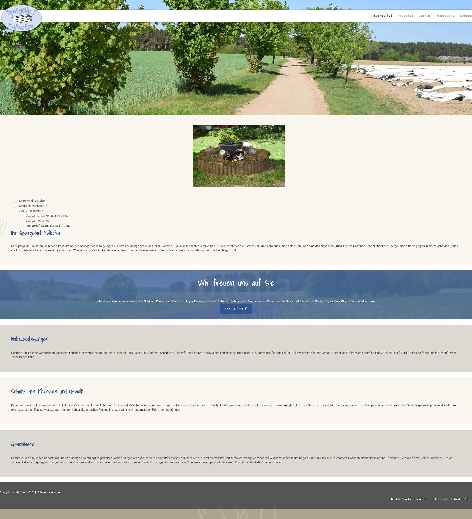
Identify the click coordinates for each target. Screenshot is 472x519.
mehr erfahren (236, 308)
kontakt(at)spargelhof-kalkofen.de (47, 225)
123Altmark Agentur (49, 492)
